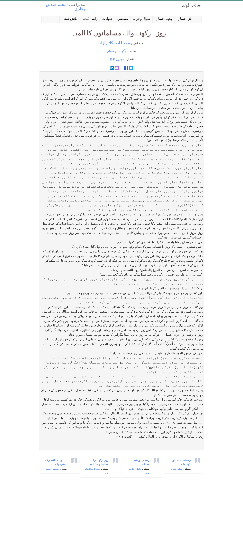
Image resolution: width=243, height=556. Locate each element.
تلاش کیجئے (69, 19)
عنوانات (107, 19)
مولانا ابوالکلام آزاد (114, 43)
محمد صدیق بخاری (65, 7)
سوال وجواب (141, 19)
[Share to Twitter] (131, 68)
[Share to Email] (117, 68)
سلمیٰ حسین (51, 469)
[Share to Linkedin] (112, 68)
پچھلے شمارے (163, 19)
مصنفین (122, 19)
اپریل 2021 (116, 59)
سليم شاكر (176, 469)
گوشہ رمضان (116, 51)
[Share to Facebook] (126, 68)
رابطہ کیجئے (89, 19)
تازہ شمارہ (184, 19)
